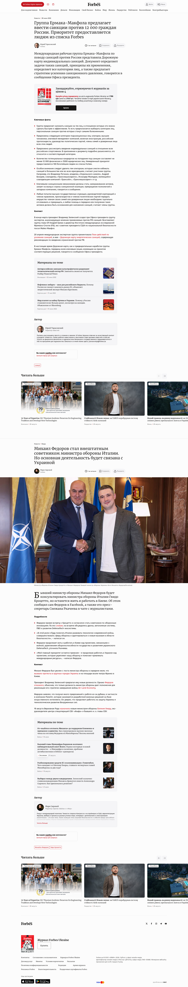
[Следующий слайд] (164, 376)
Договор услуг (26, 961)
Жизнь (111, 10)
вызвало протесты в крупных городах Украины (56, 673)
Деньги (63, 10)
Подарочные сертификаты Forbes (73, 969)
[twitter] (146, 923)
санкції (37, 365)
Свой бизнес (87, 10)
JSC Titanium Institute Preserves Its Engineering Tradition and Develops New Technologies (51, 419)
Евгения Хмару (104, 709)
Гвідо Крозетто (55, 847)
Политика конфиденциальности (34, 965)
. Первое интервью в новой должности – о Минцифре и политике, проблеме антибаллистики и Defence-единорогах (63, 748)
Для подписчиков (29, 10)
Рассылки (71, 961)
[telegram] (161, 923)
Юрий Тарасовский (48, 44)
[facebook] (151, 923)
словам (59, 626)
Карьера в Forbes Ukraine (70, 957)
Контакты (25, 957)
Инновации (74, 10)
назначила (65, 709)
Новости (43, 10)
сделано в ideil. (160, 982)
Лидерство (122, 10)
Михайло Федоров (41, 847)
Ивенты (39, 961)
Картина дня (41, 293)
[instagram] (156, 923)
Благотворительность (47, 969)
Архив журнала (79, 965)
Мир (105, 10)
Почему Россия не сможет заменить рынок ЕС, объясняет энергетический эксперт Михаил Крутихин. (65, 287)
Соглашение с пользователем (45, 957)
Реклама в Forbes (28, 969)
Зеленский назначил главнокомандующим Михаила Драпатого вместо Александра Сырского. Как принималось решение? (65, 781)
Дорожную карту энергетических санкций (80, 237)
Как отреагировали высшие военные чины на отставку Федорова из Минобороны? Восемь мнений (65, 730)
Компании (54, 10)
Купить (44, 945)
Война (98, 10)
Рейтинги (133, 10)
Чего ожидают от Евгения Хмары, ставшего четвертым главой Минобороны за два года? (66, 765)
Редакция (62, 965)
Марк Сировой (46, 470)
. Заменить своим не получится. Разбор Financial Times (65, 271)
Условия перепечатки (55, 961)
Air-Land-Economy (86, 688)
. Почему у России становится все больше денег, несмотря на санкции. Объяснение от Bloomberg (64, 302)
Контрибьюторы (160, 10)
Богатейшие (145, 10)
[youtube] (165, 923)
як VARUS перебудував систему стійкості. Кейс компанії (111, 419)
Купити (66, 108)
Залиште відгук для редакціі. (46, 356)
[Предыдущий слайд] (159, 858)
